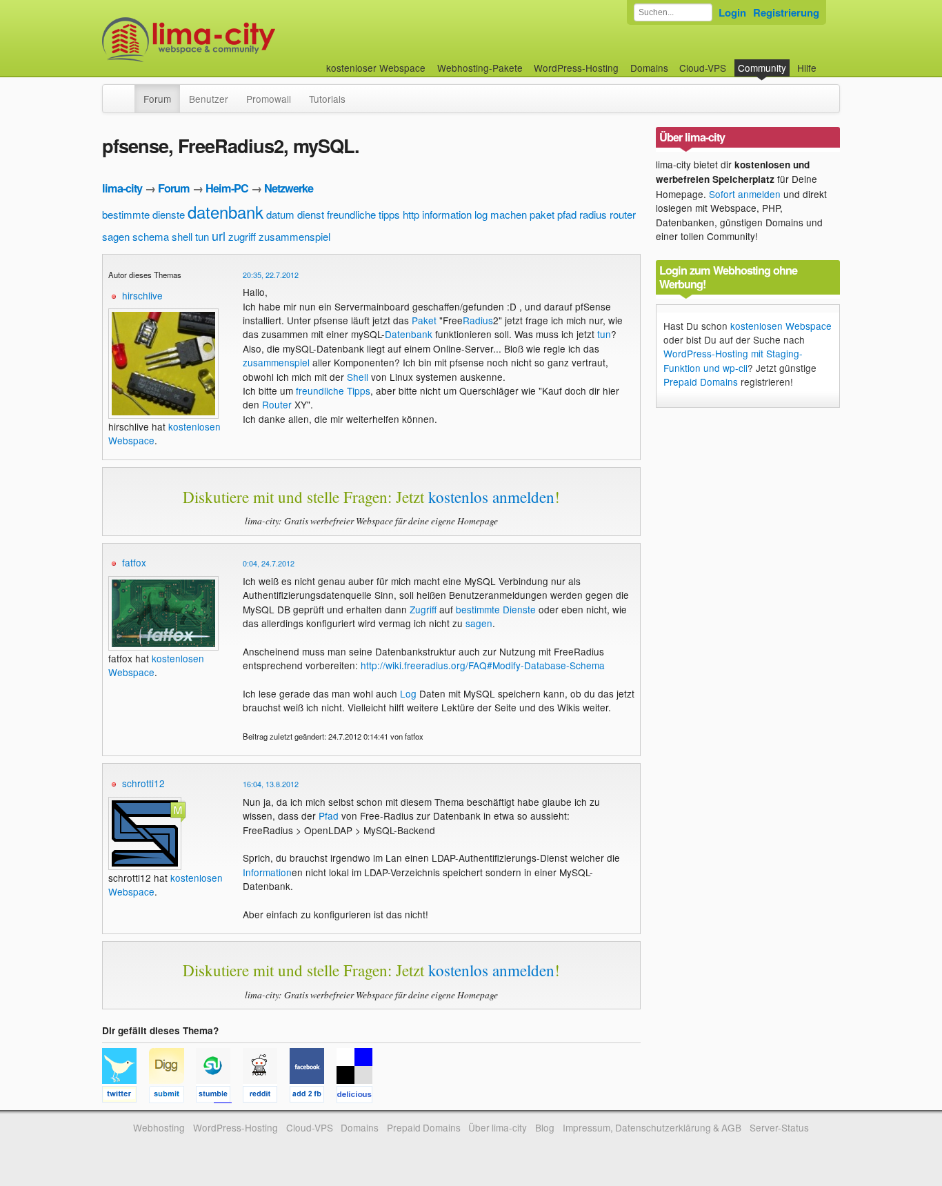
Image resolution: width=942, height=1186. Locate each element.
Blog (544, 1127)
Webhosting (159, 1127)
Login (732, 12)
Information (267, 872)
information (447, 214)
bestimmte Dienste (496, 609)
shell (182, 236)
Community (762, 68)
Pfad (329, 815)
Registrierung (786, 12)
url (219, 235)
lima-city (122, 188)
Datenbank (408, 334)
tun (202, 236)
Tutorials (327, 99)
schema (150, 236)
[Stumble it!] (219, 1096)
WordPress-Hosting (576, 68)
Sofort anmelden (745, 194)
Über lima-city (497, 1127)
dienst (310, 214)
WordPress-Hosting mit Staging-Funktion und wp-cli (733, 360)
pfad (567, 214)
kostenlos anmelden (491, 496)
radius (593, 214)
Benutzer (208, 99)
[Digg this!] (172, 1096)
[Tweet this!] (125, 1096)
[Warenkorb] (827, 61)
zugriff (242, 236)
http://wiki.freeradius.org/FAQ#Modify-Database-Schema (483, 665)
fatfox (134, 562)
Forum (157, 99)
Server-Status (779, 1127)
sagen (116, 236)
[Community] (125, 92)
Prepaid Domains (700, 381)
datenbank (225, 211)
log (481, 214)
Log (408, 693)
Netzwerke (288, 188)
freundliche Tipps (333, 390)
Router (277, 404)
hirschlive (142, 295)
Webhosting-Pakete (480, 68)
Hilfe (806, 68)
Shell (357, 377)
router (623, 214)
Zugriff (423, 609)
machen (508, 214)
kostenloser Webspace (375, 68)
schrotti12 (143, 783)
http (411, 214)
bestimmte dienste (143, 214)
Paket (424, 320)
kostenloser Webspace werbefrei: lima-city (240, 39)
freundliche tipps (363, 214)
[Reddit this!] (266, 1096)
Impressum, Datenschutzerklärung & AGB (652, 1127)
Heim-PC (227, 188)
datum (280, 214)
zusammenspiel (294, 236)
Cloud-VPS (702, 68)
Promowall (268, 99)
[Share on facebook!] (313, 1096)
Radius (478, 320)
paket (542, 214)
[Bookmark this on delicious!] (359, 1096)
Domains (649, 68)
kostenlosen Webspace (781, 326)
